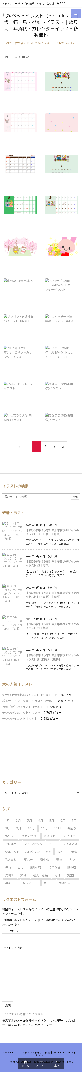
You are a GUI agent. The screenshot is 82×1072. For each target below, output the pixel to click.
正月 (20, 867)
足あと (27, 883)
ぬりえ (9, 836)
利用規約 (29, 3)
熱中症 (71, 867)
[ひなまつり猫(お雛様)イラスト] (61, 420)
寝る (59, 860)
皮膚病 (9, 875)
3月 (29, 820)
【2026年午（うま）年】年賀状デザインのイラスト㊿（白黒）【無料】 (52, 657)
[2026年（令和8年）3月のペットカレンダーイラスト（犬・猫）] (22, 84)
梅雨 (8, 867)
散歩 (72, 860)
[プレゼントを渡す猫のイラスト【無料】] (20, 322)
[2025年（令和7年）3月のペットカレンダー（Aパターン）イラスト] (63, 208)
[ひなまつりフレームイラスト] (20, 389)
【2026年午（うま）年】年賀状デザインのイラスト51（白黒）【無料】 (52, 594)
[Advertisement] (37, 749)
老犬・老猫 (40, 875)
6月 (62, 820)
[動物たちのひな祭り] (20, 283)
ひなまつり (28, 836)
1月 (7, 820)
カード (52, 844)
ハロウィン (32, 852)
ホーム (13, 57)
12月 (57, 828)
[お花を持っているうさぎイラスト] (63, 249)
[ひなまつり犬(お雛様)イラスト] (61, 389)
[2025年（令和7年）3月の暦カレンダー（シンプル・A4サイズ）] (22, 167)
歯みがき (36, 867)
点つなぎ (54, 867)
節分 (23, 875)
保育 (74, 852)
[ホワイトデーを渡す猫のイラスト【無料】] (61, 322)
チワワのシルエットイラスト (21, 713)
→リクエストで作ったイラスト (22, 1014)
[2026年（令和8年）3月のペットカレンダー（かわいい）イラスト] (22, 125)
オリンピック (34, 844)
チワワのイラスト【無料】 (19, 718)
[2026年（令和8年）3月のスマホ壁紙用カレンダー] (63, 84)
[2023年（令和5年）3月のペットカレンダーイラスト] (20, 355)
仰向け (61, 852)
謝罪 (8, 883)
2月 (18, 820)
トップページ (12, 3)
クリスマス (69, 844)
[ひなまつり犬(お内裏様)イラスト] (20, 420)
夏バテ (28, 860)
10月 (31, 828)
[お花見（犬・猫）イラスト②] (22, 249)
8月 (7, 828)
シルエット (12, 852)
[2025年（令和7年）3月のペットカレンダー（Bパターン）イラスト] (22, 208)
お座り (71, 828)
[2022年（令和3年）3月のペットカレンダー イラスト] (61, 355)
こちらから (27, 1025)
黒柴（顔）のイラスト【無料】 (22, 707)
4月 (40, 820)
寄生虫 (44, 860)
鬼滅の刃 (65, 883)
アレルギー (12, 844)
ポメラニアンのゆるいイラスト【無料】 (28, 701)
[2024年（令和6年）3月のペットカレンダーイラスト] (61, 288)
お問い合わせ (46, 3)
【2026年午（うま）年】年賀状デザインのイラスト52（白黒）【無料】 (52, 532)
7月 (73, 820)
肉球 (57, 875)
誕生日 (71, 875)
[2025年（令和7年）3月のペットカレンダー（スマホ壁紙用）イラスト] (63, 167)
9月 (18, 828)
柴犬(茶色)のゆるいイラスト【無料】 (26, 695)
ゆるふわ (50, 836)
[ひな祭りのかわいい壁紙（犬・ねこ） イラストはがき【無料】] (63, 125)
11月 (44, 828)
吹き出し (11, 860)
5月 (51, 820)
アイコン (69, 836)
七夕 (48, 852)
